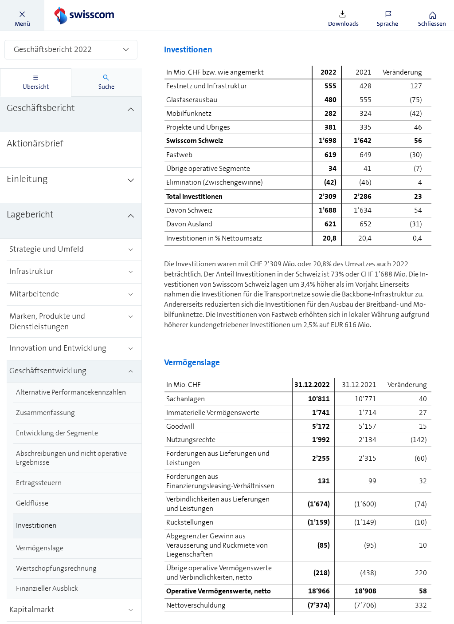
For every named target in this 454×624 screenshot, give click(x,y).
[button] (22, 15)
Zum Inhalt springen (66, 5)
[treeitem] (71, 114)
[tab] (35, 82)
